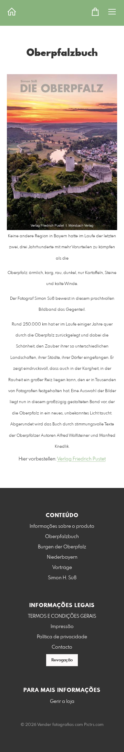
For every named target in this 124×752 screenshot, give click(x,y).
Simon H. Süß (62, 578)
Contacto (62, 647)
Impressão (62, 626)
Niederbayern (62, 557)
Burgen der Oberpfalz (62, 547)
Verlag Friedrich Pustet (81, 459)
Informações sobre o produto (62, 526)
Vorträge (62, 567)
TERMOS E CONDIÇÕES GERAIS (62, 616)
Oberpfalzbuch (62, 536)
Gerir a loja (62, 701)
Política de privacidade (62, 637)
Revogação (62, 660)
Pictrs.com (94, 725)
